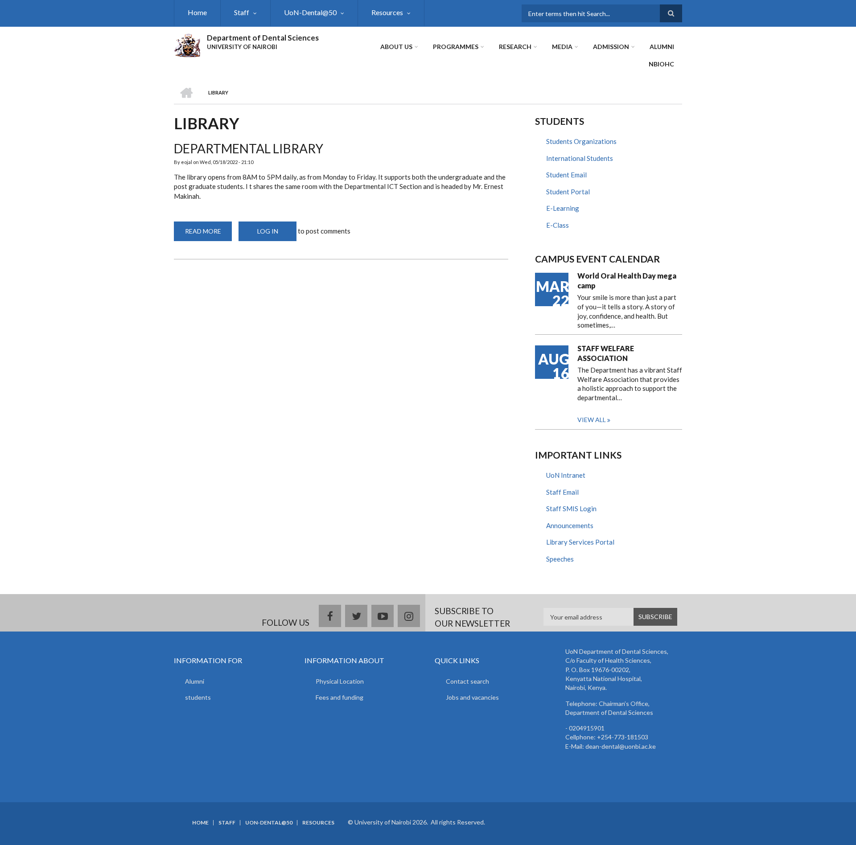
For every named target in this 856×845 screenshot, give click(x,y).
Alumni (194, 681)
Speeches (560, 559)
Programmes (455, 46)
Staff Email (562, 492)
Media (562, 46)
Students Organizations (581, 141)
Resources (387, 12)
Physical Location (340, 681)
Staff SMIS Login (571, 509)
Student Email (566, 175)
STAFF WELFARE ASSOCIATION (605, 353)
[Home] (187, 44)
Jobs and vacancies (472, 697)
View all (591, 419)
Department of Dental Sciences (263, 37)
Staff (241, 12)
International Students (579, 158)
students (198, 697)
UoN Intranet (565, 475)
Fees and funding (339, 697)
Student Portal (568, 192)
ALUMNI (662, 46)
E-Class (557, 225)
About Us (396, 46)
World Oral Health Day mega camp (626, 280)
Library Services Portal (580, 542)
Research (515, 46)
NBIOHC (661, 64)
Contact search (467, 681)
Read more (208, 234)
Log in (267, 231)
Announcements (569, 525)
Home (197, 12)
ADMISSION (611, 46)
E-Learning (562, 208)
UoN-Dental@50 (310, 12)
